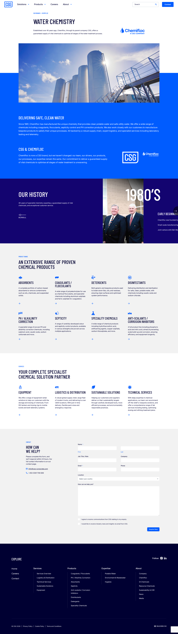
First (79, 452)
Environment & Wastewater (115, 578)
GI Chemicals (144, 582)
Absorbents (75, 582)
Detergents (75, 601)
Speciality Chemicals (79, 606)
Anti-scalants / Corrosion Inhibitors (80, 591)
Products (38, 4)
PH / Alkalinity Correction (80, 578)
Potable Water (110, 574)
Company (143, 574)
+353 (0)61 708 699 (36, 473)
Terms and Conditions (54, 626)
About (66, 4)
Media (141, 598)
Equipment (41, 590)
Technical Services (44, 582)
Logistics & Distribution (45, 578)
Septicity (74, 586)
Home (14, 568)
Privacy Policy (27, 626)
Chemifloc (143, 578)
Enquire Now (153, 529)
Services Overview (44, 574)
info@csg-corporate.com (38, 469)
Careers (54, 4)
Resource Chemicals (147, 586)
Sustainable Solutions (45, 586)
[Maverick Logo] (160, 626)
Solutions (21, 4)
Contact (168, 4)
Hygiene (108, 582)
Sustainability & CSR (146, 590)
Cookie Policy (39, 626)
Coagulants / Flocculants (80, 574)
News (141, 594)
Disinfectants (76, 597)
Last (122, 452)
